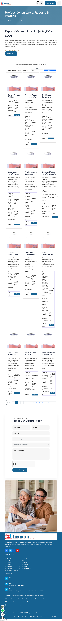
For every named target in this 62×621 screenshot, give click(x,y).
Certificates (24, 562)
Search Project (18, 67)
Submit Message (20, 470)
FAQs (22, 561)
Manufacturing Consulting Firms (15, 605)
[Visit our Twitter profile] (10, 550)
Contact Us (10, 568)
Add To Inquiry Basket (17, 115)
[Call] (3, 607)
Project (9, 562)
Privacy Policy (14, 617)
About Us (9, 559)
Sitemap (9, 566)
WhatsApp (10, 620)
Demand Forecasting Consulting (15, 599)
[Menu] (59, 3)
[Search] (41, 3)
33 (48, 403)
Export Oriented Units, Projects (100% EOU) (21, 20)
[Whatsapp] (3, 611)
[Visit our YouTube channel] (17, 550)
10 (42, 403)
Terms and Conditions (30, 617)
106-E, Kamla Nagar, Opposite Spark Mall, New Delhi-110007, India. (27, 591)
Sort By (37, 68)
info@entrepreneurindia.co (16, 585)
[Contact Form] (3, 614)
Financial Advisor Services (13, 602)
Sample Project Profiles (14, 96)
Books (9, 561)
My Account (24, 564)
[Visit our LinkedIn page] (13, 550)
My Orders (24, 566)
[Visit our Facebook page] (6, 550)
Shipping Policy (53, 617)
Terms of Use (21, 617)
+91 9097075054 (14, 580)
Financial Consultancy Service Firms (36, 599)
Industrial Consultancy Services (15, 595)
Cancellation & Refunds (43, 617)
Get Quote (50, 3)
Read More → (11, 53)
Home (6, 20)
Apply (50, 70)
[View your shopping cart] (37, 3)
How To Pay (24, 559)
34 (51, 403)
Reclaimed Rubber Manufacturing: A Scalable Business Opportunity (49, 175)
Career (9, 564)
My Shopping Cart (26, 568)
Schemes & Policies (12, 570)
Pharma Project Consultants (30, 602)
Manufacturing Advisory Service (35, 595)
